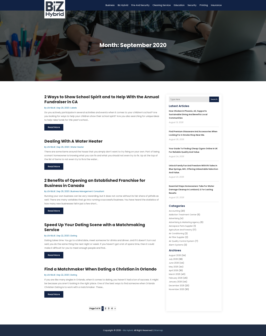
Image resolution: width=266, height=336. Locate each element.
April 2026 (173, 270)
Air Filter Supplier (177, 237)
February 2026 (176, 278)
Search (214, 99)
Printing (204, 5)
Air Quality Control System (181, 241)
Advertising (174, 218)
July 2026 (173, 259)
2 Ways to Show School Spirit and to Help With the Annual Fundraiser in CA (101, 99)
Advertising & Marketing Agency (184, 222)
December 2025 (176, 285)
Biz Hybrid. (128, 330)
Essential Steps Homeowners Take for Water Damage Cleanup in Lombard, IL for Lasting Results (191, 189)
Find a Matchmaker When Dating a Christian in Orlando (100, 269)
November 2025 (176, 289)
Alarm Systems (176, 244)
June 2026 (174, 262)
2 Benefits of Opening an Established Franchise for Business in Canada (94, 183)
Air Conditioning (176, 233)
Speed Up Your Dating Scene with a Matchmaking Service (94, 227)
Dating (74, 235)
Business (110, 5)
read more (54, 127)
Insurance (216, 5)
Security (192, 5)
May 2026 (173, 266)
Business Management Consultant (87, 191)
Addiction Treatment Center (183, 214)
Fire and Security (140, 5)
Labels (74, 107)
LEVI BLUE (51, 107)
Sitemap (158, 330)
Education (179, 5)
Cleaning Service (162, 5)
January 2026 (175, 281)
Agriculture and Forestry (180, 229)
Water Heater (77, 147)
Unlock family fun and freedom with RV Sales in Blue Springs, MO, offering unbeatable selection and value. (193, 169)
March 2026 (174, 274)
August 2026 (175, 255)
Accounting (174, 210)
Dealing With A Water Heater (73, 141)
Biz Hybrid (123, 5)
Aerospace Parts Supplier (181, 226)
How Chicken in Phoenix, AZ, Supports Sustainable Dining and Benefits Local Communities (188, 114)
